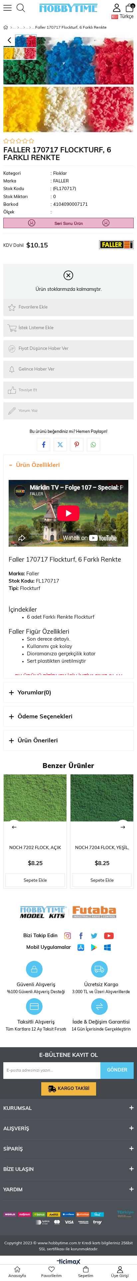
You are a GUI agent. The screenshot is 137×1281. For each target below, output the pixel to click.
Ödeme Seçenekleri (45, 717)
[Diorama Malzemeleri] (18, 27)
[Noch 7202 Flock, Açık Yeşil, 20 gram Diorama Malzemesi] (35, 805)
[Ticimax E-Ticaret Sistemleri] (68, 1262)
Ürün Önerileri (38, 741)
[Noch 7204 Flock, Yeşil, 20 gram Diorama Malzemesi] (101, 805)
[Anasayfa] (11, 27)
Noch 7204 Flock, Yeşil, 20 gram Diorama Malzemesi (102, 850)
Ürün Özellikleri (38, 466)
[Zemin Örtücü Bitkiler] (24, 27)
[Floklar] (30, 27)
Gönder (117, 1070)
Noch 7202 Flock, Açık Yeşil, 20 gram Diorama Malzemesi (35, 850)
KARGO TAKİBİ (73, 1089)
